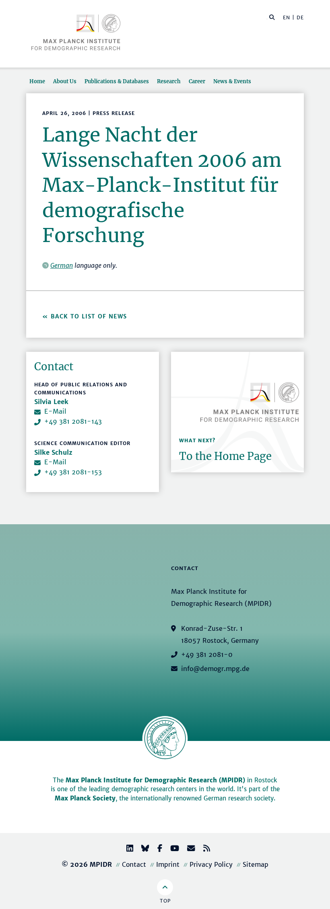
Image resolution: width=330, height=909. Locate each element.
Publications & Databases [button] (117, 81)
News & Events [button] (232, 81)
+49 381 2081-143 (73, 421)
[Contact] (188, 849)
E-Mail (55, 411)
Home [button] (37, 81)
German (61, 265)
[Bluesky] (142, 849)
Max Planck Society (85, 798)
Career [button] (197, 81)
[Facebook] (156, 849)
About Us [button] (64, 81)
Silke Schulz (53, 452)
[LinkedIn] (126, 849)
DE (300, 17)
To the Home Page (225, 456)
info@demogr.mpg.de (215, 669)
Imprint (167, 864)
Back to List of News (90, 316)
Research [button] (169, 81)
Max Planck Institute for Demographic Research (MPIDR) (155, 780)
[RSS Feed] (203, 849)
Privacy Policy (211, 864)
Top (165, 901)
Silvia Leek (51, 402)
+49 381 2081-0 (207, 654)
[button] (272, 17)
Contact (134, 864)
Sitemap (255, 864)
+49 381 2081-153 (73, 472)
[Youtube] (171, 849)
